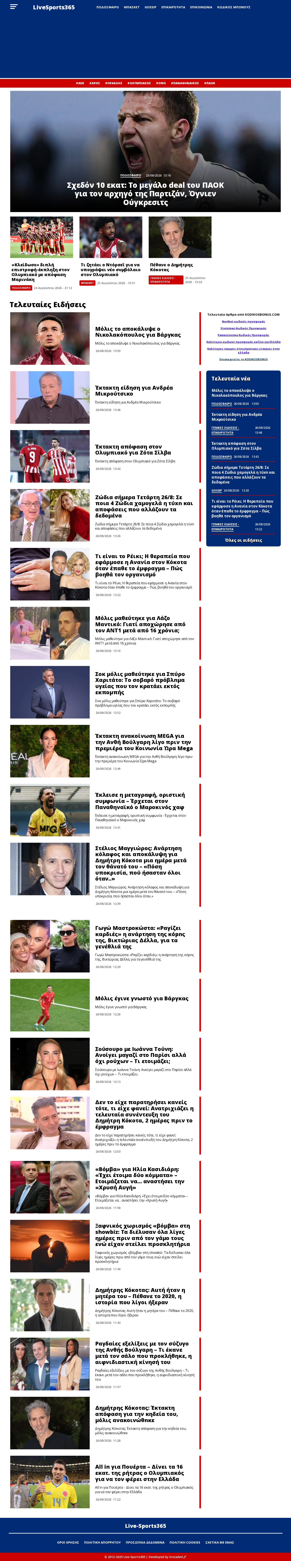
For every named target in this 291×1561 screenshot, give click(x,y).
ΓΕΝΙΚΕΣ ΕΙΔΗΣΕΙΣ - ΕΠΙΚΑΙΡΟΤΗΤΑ (163, 280)
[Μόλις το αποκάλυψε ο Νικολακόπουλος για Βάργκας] (50, 338)
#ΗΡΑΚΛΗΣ (113, 83)
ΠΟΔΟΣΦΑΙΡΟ (108, 7)
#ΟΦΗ (161, 83)
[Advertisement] (145, 46)
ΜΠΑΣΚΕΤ (132, 7)
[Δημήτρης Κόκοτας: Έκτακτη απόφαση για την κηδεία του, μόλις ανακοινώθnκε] (50, 1423)
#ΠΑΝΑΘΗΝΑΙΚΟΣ (185, 83)
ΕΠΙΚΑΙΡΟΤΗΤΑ (173, 7)
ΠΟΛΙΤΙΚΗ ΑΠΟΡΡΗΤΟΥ (102, 1542)
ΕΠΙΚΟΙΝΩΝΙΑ (201, 7)
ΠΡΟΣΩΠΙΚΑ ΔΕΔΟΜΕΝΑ (145, 1542)
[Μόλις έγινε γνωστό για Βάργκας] (50, 1005)
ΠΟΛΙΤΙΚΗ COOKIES (185, 1542)
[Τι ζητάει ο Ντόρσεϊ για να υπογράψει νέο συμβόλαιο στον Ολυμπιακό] (110, 237)
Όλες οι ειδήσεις (243, 540)
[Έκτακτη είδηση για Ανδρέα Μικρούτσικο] (50, 397)
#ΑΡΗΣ (94, 83)
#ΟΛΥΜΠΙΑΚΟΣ (139, 83)
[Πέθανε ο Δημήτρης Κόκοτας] (180, 237)
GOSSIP (150, 7)
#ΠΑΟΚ (209, 83)
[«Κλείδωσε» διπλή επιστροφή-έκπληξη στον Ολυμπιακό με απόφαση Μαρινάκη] (41, 237)
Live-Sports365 (145, 1525)
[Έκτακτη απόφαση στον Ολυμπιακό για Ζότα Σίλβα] (50, 456)
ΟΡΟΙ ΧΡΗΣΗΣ (68, 1542)
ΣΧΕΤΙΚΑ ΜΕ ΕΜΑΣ (219, 1542)
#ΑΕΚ (80, 83)
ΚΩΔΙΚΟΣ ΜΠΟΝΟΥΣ (234, 7)
